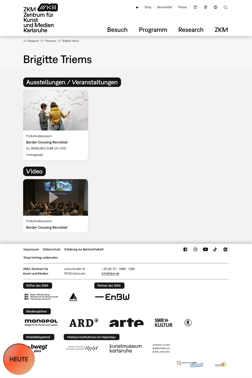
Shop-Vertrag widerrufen (40, 257)
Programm (153, 29)
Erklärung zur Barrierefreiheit (84, 249)
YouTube (205, 249)
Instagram (195, 249)
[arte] (126, 322)
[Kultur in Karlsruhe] (188, 322)
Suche (225, 7)
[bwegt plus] (35, 348)
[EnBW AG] (112, 297)
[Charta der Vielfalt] (190, 365)
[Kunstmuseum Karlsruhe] (126, 348)
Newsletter (164, 7)
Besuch (117, 29)
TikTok (215, 249)
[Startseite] (45, 18)
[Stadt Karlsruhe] (73, 297)
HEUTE (19, 359)
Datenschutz (52, 249)
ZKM (221, 29)
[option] (57, 125)
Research (191, 29)
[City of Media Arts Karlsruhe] (221, 365)
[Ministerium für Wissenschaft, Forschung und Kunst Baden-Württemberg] (41, 297)
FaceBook (185, 249)
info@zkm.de (110, 273)
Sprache (215, 7)
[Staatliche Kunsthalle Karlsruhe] (161, 348)
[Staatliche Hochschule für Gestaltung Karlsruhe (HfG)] (82, 348)
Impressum (31, 249)
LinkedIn (225, 249)
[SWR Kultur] (164, 322)
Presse (182, 7)
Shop (148, 7)
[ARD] (83, 322)
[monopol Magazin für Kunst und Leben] (41, 323)
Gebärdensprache (205, 7)
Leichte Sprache (195, 7)
